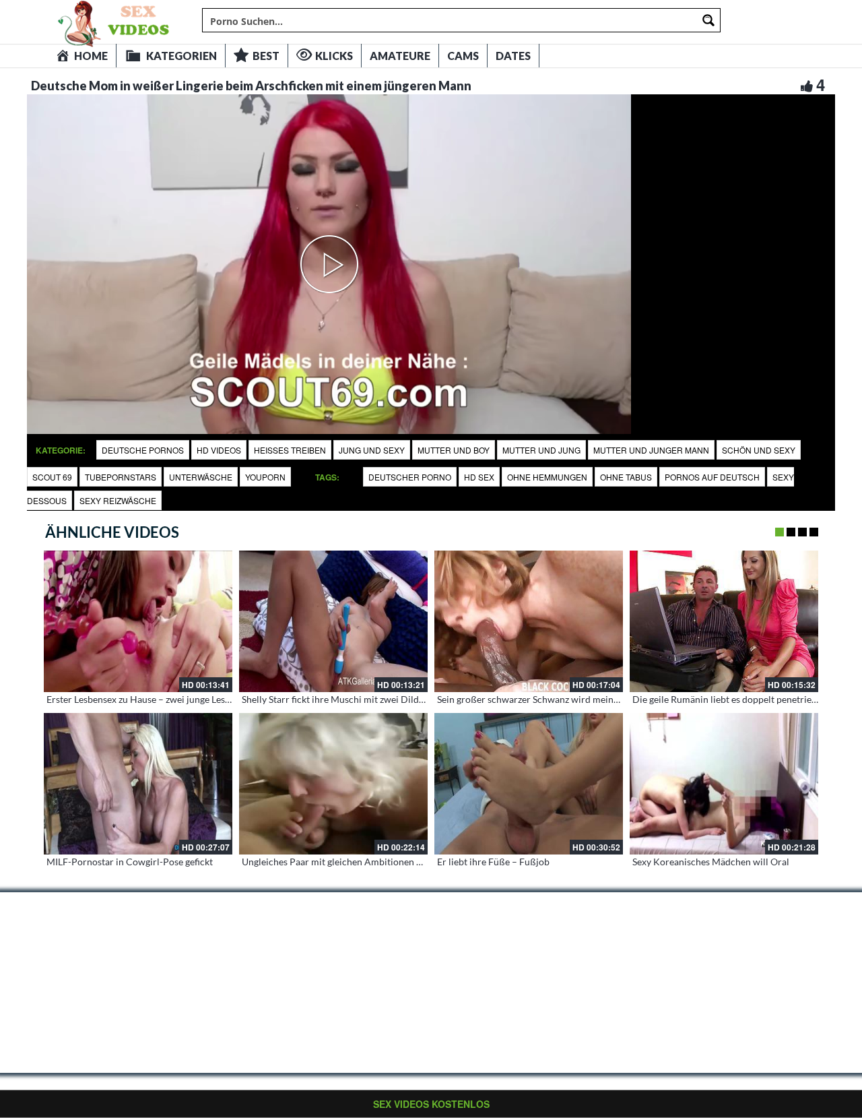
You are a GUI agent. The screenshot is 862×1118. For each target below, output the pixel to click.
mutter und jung (541, 450)
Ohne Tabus (626, 477)
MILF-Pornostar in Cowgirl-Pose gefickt (129, 861)
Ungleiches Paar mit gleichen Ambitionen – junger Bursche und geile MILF (396, 861)
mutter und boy (454, 450)
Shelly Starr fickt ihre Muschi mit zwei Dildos (335, 699)
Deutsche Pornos (143, 450)
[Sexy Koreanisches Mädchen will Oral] (724, 784)
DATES (513, 55)
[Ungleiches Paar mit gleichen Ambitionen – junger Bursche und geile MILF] (333, 784)
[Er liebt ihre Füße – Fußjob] (528, 784)
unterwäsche (200, 477)
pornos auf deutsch (712, 477)
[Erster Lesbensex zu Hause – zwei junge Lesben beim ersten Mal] (138, 621)
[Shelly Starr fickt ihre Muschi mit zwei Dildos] (333, 621)
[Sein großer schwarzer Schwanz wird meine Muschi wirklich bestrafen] (528, 621)
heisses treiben (290, 450)
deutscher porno (409, 477)
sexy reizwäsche (117, 500)
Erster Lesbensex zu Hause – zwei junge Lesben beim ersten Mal (178, 699)
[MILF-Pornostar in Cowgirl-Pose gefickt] (138, 784)
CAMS (463, 55)
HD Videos (219, 450)
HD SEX (479, 477)
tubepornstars (120, 477)
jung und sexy (372, 450)
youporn (265, 477)
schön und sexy (758, 450)
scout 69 (52, 477)
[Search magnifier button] (708, 20)
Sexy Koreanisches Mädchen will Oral (710, 861)
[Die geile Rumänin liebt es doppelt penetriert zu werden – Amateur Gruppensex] (724, 621)
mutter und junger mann (651, 450)
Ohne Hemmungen (547, 477)
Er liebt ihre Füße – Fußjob (493, 861)
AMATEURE (400, 55)
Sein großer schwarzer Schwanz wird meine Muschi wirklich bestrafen (583, 699)
